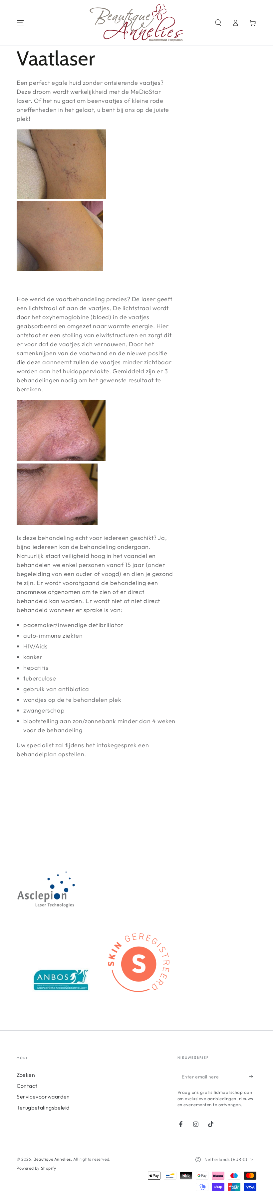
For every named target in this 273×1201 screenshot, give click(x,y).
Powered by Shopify (36, 1168)
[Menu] (20, 22)
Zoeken (26, 1074)
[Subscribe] (252, 1076)
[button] (218, 22)
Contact (27, 1085)
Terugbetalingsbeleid (43, 1107)
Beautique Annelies (52, 1159)
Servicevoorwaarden (43, 1096)
